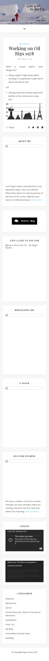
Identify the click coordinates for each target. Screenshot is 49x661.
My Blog (24, 44)
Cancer (8, 607)
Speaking (9, 637)
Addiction (9, 598)
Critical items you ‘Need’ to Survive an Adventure (23, 614)
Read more (36, 199)
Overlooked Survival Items (17, 633)
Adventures (10, 603)
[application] (24, 540)
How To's (10, 624)
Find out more (32, 511)
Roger (12, 127)
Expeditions (10, 620)
